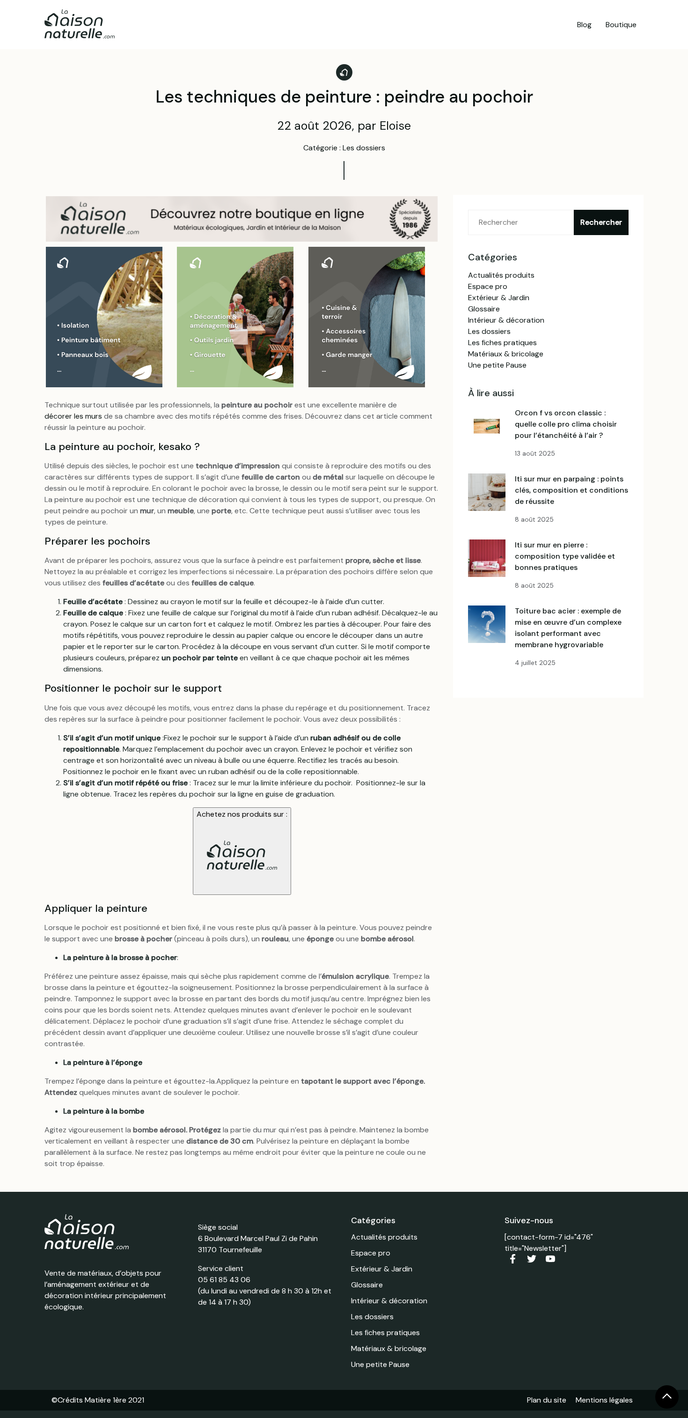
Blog (584, 25)
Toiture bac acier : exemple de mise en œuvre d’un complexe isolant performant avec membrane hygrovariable (568, 628)
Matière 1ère (105, 1400)
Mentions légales (604, 1400)
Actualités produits (501, 275)
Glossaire (484, 309)
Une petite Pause (497, 365)
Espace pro (487, 286)
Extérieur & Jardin (498, 298)
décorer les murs (73, 416)
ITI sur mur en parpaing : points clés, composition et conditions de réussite (571, 490)
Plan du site (546, 1400)
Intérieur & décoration (506, 320)
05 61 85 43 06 (224, 1280)
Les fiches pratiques (502, 342)
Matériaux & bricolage (505, 354)
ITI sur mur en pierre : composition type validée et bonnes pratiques (565, 556)
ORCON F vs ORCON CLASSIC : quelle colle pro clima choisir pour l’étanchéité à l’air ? (566, 424)
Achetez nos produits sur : (242, 814)
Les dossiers (489, 331)
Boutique (621, 25)
